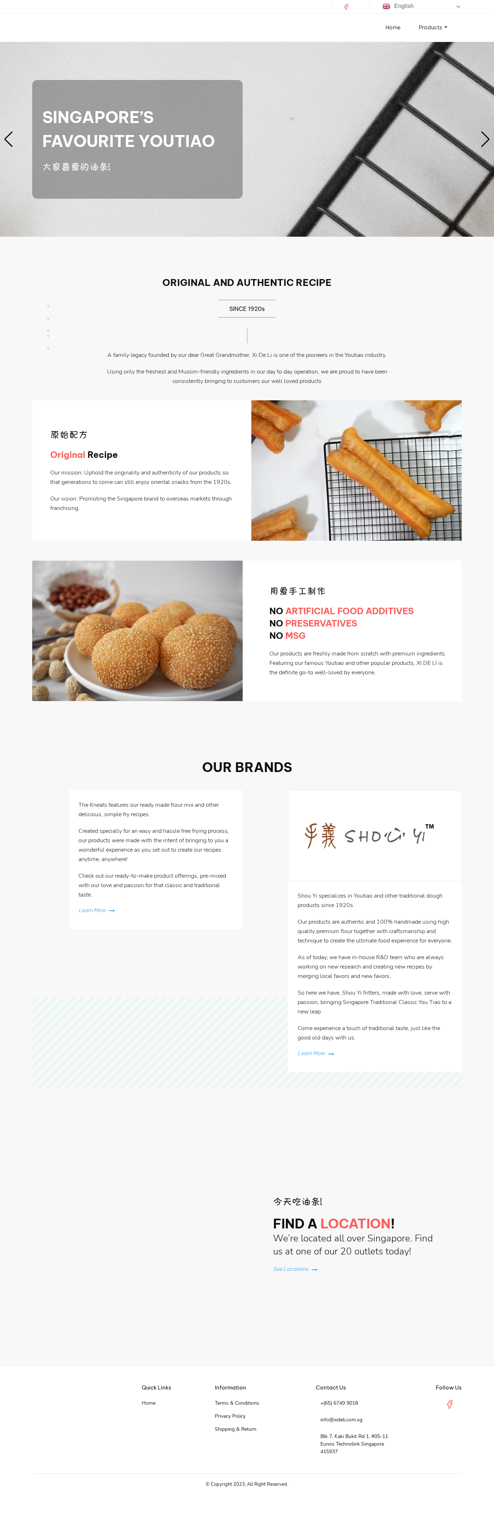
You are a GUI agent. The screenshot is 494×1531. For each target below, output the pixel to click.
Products (431, 27)
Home (393, 27)
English (403, 6)
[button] (8, 578)
